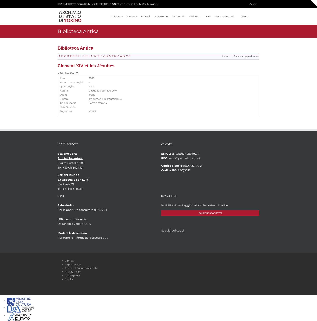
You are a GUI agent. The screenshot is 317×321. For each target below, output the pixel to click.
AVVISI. (103, 210)
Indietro (226, 56)
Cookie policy (72, 275)
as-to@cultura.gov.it (147, 4)
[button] (254, 16)
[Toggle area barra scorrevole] (313, 3)
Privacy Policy (73, 271)
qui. (105, 237)
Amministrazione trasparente (81, 268)
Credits (69, 279)
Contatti (69, 260)
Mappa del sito (73, 264)
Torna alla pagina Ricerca (246, 56)
